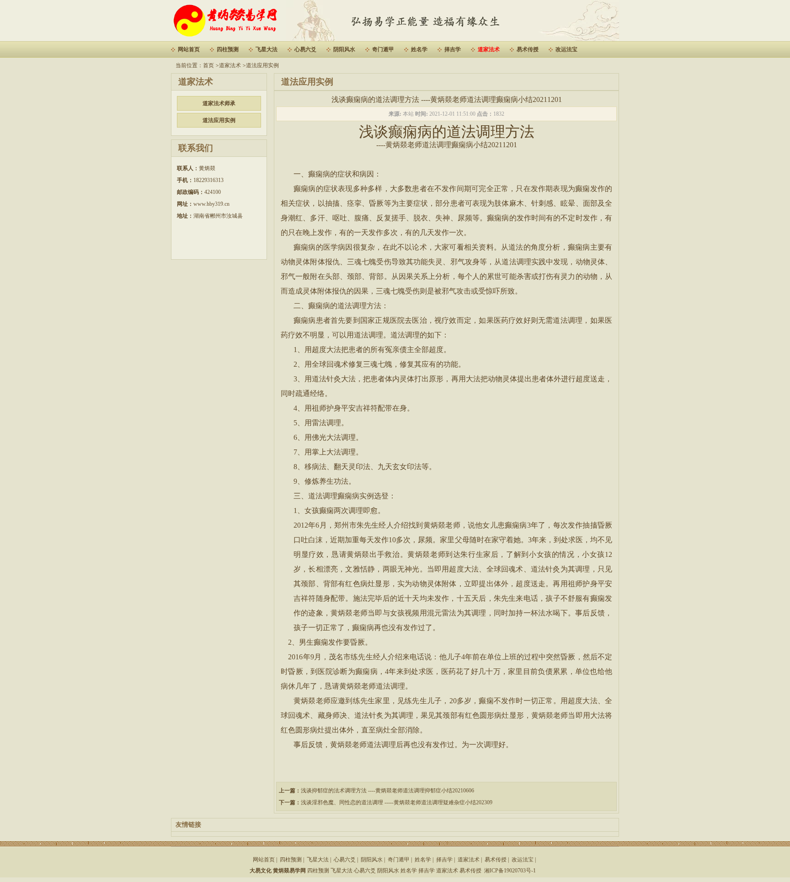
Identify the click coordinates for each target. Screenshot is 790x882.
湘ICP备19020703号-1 (510, 870)
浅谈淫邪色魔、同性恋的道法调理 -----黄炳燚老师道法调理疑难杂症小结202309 (396, 802)
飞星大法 (267, 49)
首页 (208, 65)
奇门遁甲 (383, 49)
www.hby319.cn (211, 204)
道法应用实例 (262, 65)
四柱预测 (228, 49)
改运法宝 (566, 49)
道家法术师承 (219, 103)
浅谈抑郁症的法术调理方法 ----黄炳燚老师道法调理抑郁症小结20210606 (387, 790)
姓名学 (419, 49)
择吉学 (452, 49)
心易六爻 (305, 49)
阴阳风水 (344, 49)
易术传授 (528, 49)
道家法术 (489, 49)
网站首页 (189, 49)
